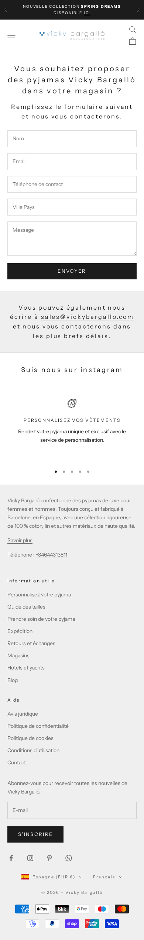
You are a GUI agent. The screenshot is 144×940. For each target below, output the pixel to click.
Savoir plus (19, 540)
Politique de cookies (30, 738)
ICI (87, 12)
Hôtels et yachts (26, 667)
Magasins (18, 655)
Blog (12, 680)
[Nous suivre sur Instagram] (30, 858)
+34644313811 (51, 554)
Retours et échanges (31, 643)
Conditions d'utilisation (33, 750)
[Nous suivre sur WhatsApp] (68, 858)
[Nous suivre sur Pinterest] (49, 858)
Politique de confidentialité (38, 726)
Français (104, 876)
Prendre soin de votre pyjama (41, 619)
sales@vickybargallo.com (87, 316)
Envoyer (72, 271)
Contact (16, 762)
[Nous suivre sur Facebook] (11, 858)
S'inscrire (35, 834)
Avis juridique (22, 713)
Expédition (19, 631)
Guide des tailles (26, 606)
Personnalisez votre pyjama (39, 594)
